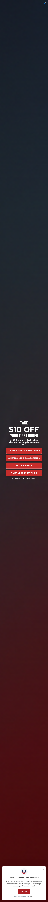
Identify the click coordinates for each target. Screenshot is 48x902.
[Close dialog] (45, 3)
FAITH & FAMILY (24, 465)
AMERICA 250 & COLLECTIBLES (24, 458)
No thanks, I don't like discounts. (24, 479)
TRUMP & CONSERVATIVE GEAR (24, 451)
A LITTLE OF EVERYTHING (24, 473)
